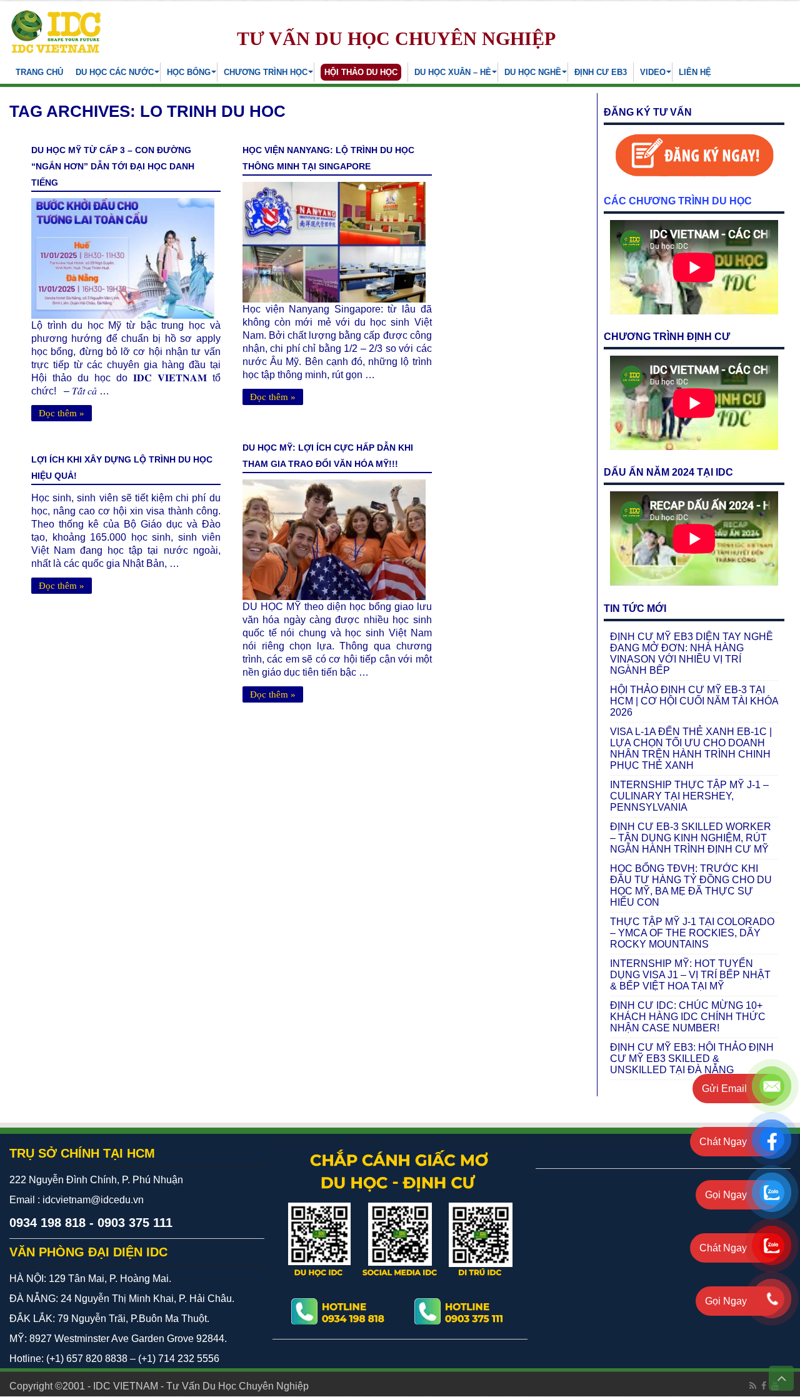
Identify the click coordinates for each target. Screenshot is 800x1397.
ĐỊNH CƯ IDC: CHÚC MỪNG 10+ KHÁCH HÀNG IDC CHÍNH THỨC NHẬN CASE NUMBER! (688, 1016)
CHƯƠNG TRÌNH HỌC (266, 72)
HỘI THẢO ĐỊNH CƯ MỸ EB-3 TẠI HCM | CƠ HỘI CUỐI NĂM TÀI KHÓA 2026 (694, 701)
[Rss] (753, 1385)
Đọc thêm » (61, 413)
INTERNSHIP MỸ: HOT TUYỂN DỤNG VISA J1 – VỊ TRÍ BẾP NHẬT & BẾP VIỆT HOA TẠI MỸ (690, 974)
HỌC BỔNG (189, 72)
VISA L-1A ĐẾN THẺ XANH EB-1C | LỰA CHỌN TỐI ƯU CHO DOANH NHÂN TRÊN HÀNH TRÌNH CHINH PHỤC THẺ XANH (691, 748)
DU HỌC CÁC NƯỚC (115, 72)
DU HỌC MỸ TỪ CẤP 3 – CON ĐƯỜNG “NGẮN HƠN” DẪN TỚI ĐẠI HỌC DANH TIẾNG (112, 166)
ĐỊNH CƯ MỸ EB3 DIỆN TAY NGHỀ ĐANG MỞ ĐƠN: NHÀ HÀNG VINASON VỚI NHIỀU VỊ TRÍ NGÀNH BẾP (691, 653)
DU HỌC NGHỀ (532, 72)
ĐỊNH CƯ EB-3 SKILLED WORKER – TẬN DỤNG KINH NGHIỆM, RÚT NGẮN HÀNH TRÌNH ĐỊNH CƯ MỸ (690, 837)
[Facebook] (764, 1385)
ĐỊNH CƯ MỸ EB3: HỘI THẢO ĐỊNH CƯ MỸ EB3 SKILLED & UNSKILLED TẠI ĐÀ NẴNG (692, 1058)
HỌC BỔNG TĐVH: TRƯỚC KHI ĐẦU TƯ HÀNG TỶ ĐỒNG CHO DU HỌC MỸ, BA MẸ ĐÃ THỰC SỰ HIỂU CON (691, 885)
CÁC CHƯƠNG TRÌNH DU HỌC (678, 201)
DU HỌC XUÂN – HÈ (452, 72)
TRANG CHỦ (39, 72)
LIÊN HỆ (695, 72)
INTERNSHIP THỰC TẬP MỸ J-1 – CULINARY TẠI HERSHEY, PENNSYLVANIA (689, 796)
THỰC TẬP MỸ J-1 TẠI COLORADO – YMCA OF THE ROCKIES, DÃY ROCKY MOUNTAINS (692, 932)
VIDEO (653, 72)
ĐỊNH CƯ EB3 (600, 72)
